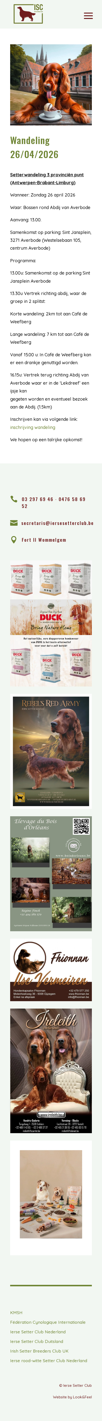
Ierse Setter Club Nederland (38, 1331)
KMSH (16, 1312)
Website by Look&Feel (72, 1397)
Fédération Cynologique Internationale (48, 1322)
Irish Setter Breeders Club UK (39, 1351)
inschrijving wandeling (32, 427)
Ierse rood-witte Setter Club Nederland (48, 1360)
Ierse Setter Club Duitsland (36, 1341)
